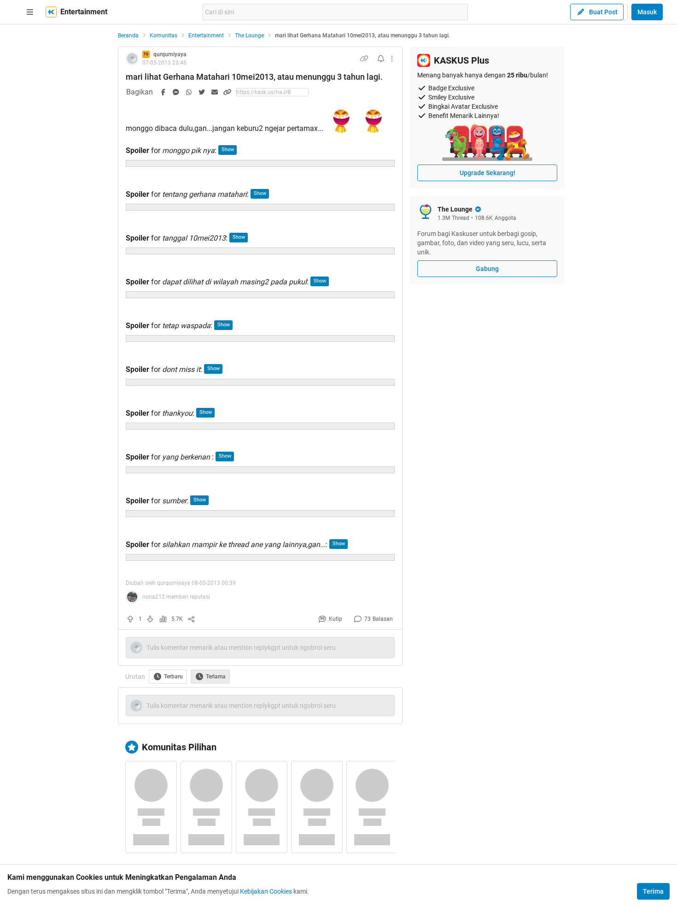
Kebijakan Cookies (266, 891)
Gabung (487, 268)
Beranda (128, 35)
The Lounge (249, 35)
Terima (653, 891)
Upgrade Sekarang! (487, 173)
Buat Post (603, 12)
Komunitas (163, 35)
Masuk (647, 12)
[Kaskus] (51, 12)
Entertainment (206, 35)
